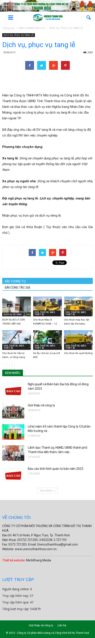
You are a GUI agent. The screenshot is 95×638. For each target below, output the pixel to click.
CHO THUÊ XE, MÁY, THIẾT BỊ (44, 313)
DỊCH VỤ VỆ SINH (13, 314)
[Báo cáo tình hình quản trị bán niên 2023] (13, 474)
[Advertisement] (47, 81)
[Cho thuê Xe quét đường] (78, 340)
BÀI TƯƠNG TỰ (15, 281)
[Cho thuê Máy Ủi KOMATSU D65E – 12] (47, 306)
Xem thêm (46, 490)
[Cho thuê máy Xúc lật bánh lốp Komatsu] (78, 306)
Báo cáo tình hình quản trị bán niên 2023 (55, 468)
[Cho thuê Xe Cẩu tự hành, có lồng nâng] (16, 340)
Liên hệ (61, 625)
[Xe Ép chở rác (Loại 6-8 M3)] (47, 340)
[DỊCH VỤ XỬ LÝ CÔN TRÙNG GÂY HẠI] (16, 306)
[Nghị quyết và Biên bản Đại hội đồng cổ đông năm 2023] (13, 389)
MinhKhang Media (38, 560)
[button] (89, 18)
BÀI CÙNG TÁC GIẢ (17, 287)
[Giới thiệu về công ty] (13, 411)
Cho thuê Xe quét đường (78, 353)
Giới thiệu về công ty (41, 405)
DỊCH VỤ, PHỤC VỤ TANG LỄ (19, 35)
